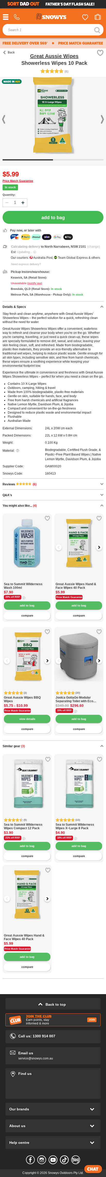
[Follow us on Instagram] (41, 1159)
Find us (53, 1072)
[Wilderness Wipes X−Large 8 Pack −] (78, 778)
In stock (10, 187)
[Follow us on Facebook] (30, 1159)
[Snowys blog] (75, 1159)
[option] (78, 538)
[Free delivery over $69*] (25, 43)
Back (11, 52)
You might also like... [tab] (20, 505)
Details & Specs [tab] (14, 307)
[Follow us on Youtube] (53, 1159)
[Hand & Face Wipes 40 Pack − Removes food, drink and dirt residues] (79, 579)
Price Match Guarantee (18, 180)
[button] (62, 547)
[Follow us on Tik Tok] (64, 1159)
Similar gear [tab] (14, 746)
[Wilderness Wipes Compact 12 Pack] (27, 778)
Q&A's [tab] (7, 495)
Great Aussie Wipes (54, 56)
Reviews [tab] (20, 484)
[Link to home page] (53, 17)
